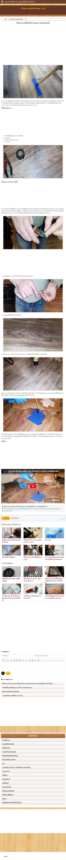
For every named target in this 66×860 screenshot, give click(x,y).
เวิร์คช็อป (4, 775)
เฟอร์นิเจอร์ (5, 783)
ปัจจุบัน (4, 798)
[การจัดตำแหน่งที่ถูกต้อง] (20, 660)
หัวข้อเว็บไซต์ (33, 736)
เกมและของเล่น (6, 787)
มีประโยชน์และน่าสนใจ (8, 759)
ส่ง (8, 673)
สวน (3, 763)
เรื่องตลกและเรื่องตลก (8, 791)
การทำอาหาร (6, 771)
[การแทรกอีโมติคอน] (23, 660)
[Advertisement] (33, 36)
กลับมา (7, 518)
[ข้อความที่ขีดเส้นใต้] (8, 660)
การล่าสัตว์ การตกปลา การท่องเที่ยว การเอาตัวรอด (16, 767)
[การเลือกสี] (26, 660)
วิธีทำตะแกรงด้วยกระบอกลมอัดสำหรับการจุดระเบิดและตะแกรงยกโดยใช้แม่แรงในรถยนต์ (27, 683)
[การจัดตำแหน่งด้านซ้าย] (14, 660)
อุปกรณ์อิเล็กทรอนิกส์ (8, 744)
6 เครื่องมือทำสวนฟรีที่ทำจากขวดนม (12, 695)
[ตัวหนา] (3, 660)
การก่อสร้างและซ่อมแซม (9, 752)
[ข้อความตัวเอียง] (5, 660)
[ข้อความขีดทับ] (11, 660)
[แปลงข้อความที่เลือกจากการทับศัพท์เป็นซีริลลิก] (35, 660)
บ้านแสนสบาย (6, 779)
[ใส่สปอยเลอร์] (38, 660)
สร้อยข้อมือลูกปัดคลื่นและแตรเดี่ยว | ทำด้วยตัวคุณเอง (17, 687)
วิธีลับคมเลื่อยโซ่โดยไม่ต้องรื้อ (10, 691)
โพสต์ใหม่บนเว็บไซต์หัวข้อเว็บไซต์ (11, 802)
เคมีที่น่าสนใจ (6, 748)
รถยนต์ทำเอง (6, 740)
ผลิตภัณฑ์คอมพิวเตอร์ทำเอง (10, 755)
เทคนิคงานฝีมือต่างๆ (7, 794)
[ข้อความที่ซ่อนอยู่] (29, 660)
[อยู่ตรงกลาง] (17, 660)
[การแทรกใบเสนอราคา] (32, 660)
